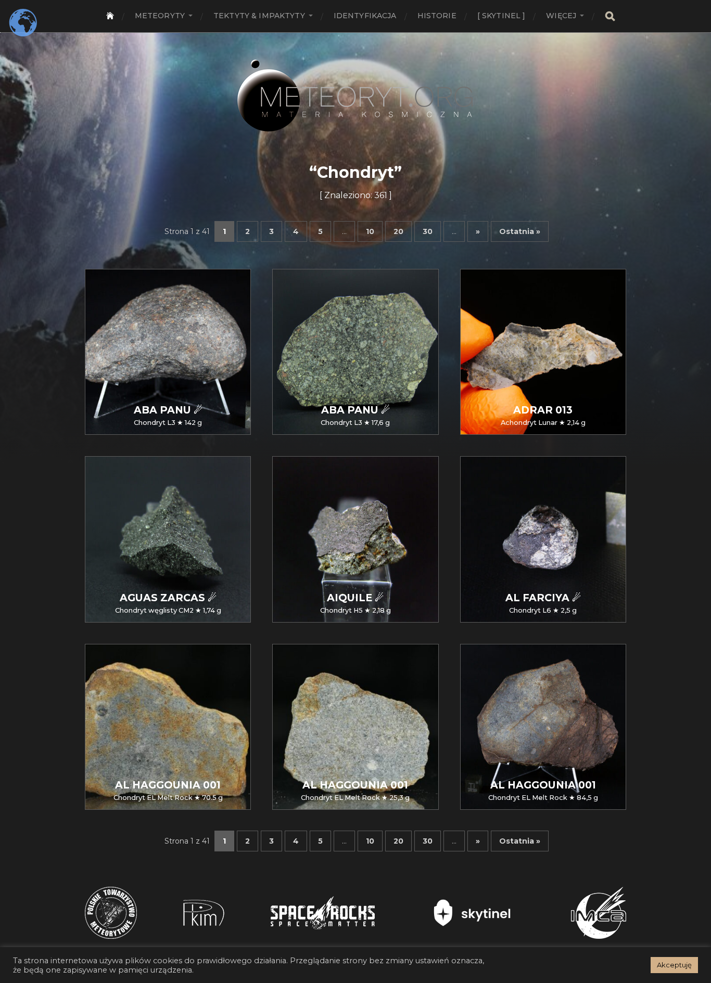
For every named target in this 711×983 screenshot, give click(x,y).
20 (398, 231)
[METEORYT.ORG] (355, 84)
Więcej (561, 15)
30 (428, 231)
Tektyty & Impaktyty (259, 15)
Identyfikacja (365, 15)
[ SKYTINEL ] (501, 15)
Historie (436, 15)
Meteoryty (160, 15)
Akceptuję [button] (674, 965)
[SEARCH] (610, 16)
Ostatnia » (519, 231)
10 (370, 231)
